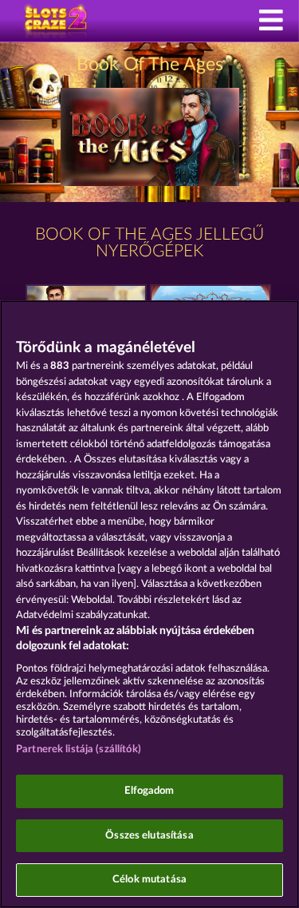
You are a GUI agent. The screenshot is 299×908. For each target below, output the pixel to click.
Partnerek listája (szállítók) (78, 749)
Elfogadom (149, 791)
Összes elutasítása (149, 836)
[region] (149, 604)
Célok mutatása (149, 879)
